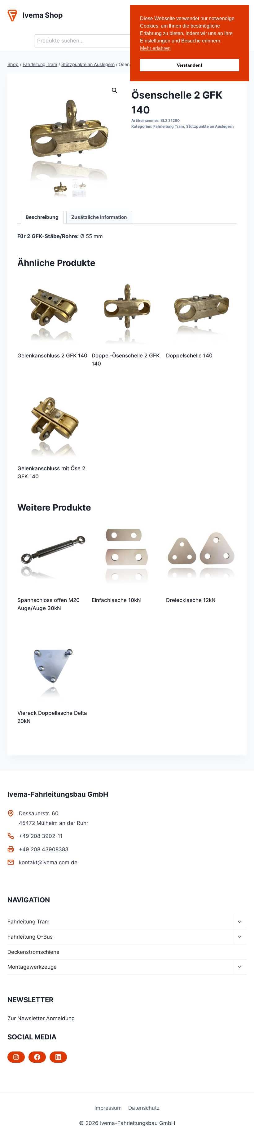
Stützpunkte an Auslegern (210, 126)
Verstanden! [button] (189, 65)
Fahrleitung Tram (168, 126)
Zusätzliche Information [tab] (99, 217)
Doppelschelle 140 (189, 355)
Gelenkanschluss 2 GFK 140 (52, 355)
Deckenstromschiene (33, 952)
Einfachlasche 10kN (116, 600)
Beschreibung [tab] (42, 217)
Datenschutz (144, 1108)
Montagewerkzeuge (32, 967)
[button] (114, 90)
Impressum (108, 1108)
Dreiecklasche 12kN (191, 600)
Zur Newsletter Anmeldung (41, 1018)
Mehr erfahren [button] (155, 48)
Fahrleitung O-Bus (30, 937)
